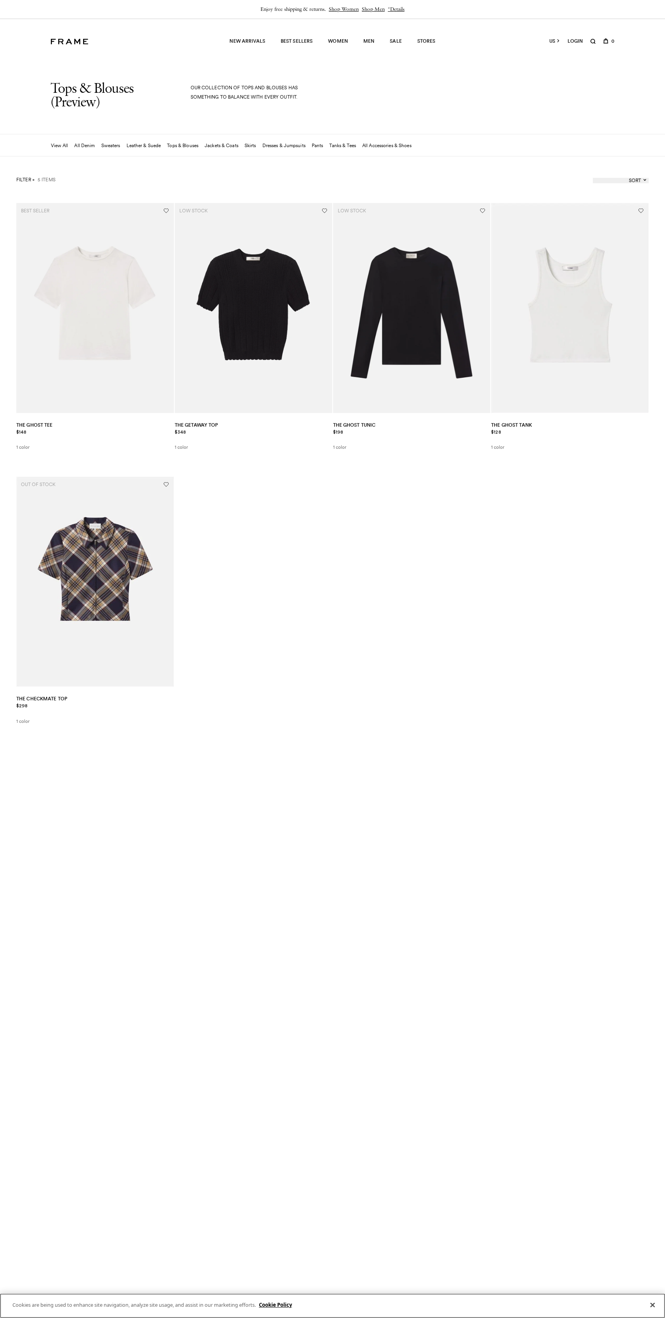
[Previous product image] (25, 308)
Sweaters (110, 145)
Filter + (25, 179)
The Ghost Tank (511, 425)
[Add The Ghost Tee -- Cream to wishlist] (166, 211)
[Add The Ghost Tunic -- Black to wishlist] (482, 211)
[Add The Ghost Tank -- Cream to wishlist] (641, 211)
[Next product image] (165, 308)
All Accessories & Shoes (387, 145)
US (552, 41)
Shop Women (344, 9)
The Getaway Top (196, 425)
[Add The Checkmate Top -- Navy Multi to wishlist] (166, 484)
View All (59, 145)
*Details (396, 9)
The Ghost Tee (34, 425)
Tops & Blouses (182, 145)
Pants (317, 145)
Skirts (250, 145)
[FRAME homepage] (69, 41)
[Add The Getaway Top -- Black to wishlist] (324, 211)
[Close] (652, 1304)
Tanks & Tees (342, 145)
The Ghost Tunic (354, 425)
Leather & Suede (144, 145)
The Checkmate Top (41, 699)
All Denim (84, 145)
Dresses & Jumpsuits (284, 145)
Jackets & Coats (221, 145)
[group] (332, 9)
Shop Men (373, 9)
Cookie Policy (275, 1304)
